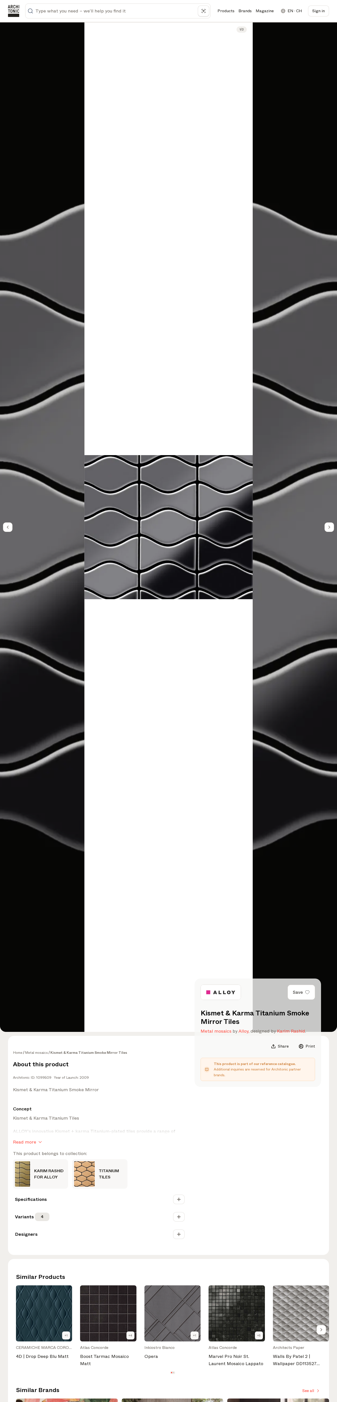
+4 (130, 1335)
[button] (171, 1372)
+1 (66, 1335)
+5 (259, 1335)
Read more (24, 1142)
